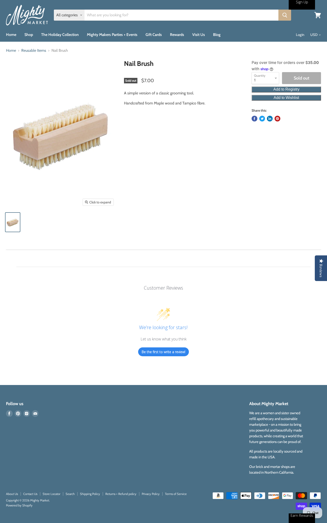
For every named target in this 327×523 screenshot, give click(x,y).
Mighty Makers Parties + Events (112, 34)
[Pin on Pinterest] (277, 118)
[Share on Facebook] (254, 118)
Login (300, 35)
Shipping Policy (90, 494)
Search (70, 494)
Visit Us (198, 34)
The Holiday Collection (60, 34)
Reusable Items (33, 50)
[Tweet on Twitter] (262, 118)
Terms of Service (176, 494)
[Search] (284, 15)
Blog (216, 34)
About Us (12, 494)
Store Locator (51, 494)
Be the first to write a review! (163, 352)
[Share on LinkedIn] (270, 118)
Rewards (177, 34)
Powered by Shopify (19, 505)
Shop (28, 34)
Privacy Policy (151, 494)
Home (11, 34)
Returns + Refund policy (120, 494)
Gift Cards (154, 34)
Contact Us (30, 494)
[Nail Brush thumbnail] (13, 222)
